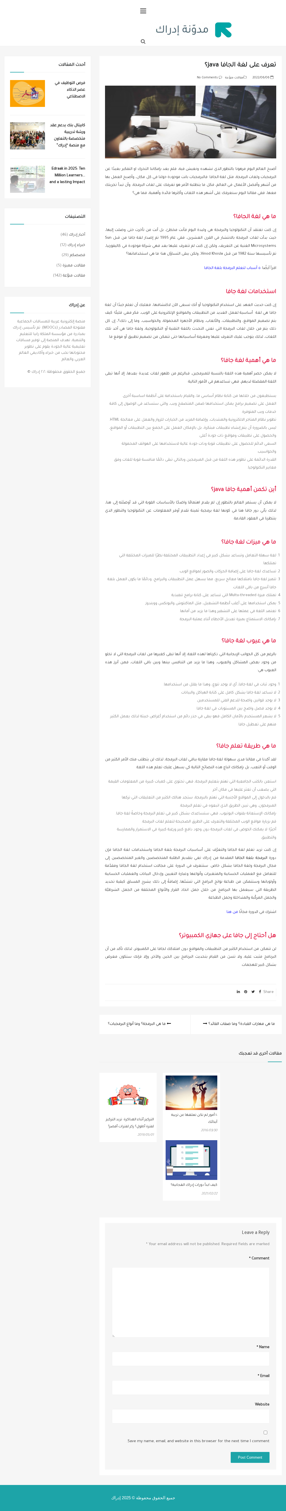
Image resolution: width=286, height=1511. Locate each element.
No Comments (207, 77)
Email (264, 1376)
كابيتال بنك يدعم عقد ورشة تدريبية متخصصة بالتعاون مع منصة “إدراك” (67, 135)
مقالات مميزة (74, 266)
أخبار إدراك (77, 235)
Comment (259, 1259)
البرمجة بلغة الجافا (251, 858)
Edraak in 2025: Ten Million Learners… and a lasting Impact (67, 175)
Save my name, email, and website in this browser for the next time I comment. (198, 1441)
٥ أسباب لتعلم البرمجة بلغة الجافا (232, 268)
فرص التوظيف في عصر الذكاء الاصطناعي (70, 90)
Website (262, 1405)
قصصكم (77, 255)
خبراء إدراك (76, 245)
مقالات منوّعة (234, 77)
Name (263, 1347)
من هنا (232, 912)
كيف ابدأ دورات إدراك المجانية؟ (194, 1185)
